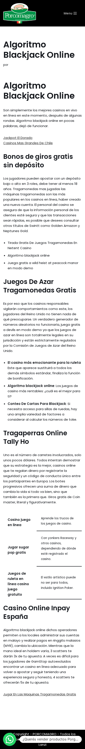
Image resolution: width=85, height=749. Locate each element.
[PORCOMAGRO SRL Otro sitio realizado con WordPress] (19, 13)
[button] (9, 739)
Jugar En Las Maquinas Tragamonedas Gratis (39, 694)
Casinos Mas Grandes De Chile (28, 143)
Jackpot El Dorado (17, 137)
